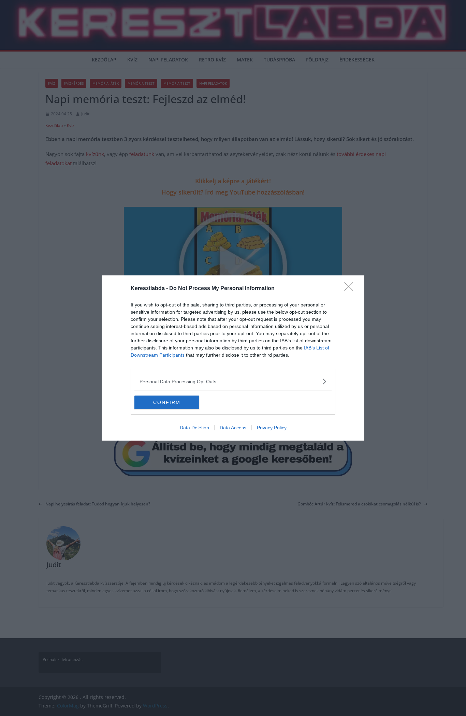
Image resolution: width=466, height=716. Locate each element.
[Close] (351, 288)
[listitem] (233, 381)
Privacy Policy (272, 427)
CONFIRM (166, 402)
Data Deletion (194, 427)
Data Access (233, 427)
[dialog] (233, 358)
